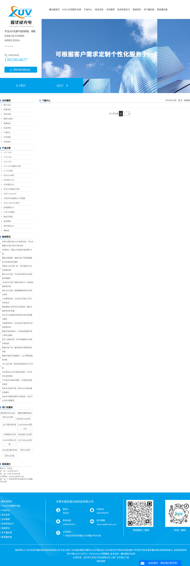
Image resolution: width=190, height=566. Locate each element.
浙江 (96, 557)
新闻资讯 (137, 9)
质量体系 (7, 123)
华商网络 (105, 554)
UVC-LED (8, 152)
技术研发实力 (123, 9)
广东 (116, 557)
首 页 (180, 100)
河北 (100, 557)
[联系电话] (58, 521)
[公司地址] (58, 533)
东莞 (121, 557)
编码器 (6, 231)
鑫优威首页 (54, 9)
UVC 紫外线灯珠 (9, 425)
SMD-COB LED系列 (11, 203)
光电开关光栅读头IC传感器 (14, 198)
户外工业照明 (9, 212)
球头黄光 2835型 (25, 435)
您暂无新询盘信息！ (22, 69)
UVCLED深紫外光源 (71, 9)
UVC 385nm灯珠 (25, 440)
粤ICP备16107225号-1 (77, 554)
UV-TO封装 (8, 171)
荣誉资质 (7, 110)
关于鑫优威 (149, 9)
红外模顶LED (9, 185)
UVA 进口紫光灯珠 (9, 450)
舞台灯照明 (8, 217)
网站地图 (101, 561)
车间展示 (7, 142)
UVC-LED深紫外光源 (12, 166)
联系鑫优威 (162, 9)
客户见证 (7, 105)
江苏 (92, 557)
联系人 (66, 509)
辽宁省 (126, 557)
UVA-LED (7, 162)
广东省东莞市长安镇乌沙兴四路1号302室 (82, 535)
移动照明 (7, 221)
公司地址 (67, 532)
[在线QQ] (92, 510)
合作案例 (110, 9)
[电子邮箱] (92, 521)
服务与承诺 (8, 119)
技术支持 (99, 9)
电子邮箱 (101, 520)
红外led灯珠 (9, 456)
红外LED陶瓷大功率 (12, 189)
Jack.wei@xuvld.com (106, 524)
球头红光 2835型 (23, 419)
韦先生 (66, 513)
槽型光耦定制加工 (25, 413)
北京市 (86, 557)
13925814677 (69, 524)
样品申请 (7, 128)
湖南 (104, 557)
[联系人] (58, 510)
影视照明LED (9, 208)
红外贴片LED (9, 180)
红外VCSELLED (10, 194)
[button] (21, 85)
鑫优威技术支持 (128, 554)
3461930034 (103, 513)
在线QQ (100, 509)
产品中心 (88, 9)
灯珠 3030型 (25, 450)
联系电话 (67, 520)
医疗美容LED (9, 226)
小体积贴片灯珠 (9, 435)
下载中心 (7, 133)
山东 (108, 557)
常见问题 (7, 114)
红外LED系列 (9, 175)
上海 (112, 557)
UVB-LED (8, 157)
